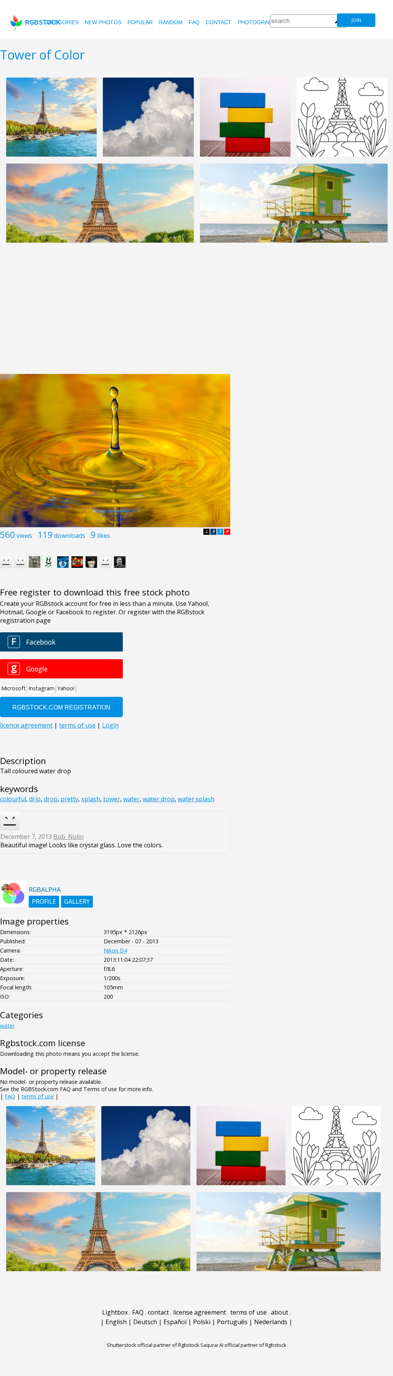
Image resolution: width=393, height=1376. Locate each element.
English (116, 1322)
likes (103, 535)
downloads (69, 535)
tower (111, 799)
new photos (103, 22)
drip (35, 799)
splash (90, 799)
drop (51, 799)
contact (218, 22)
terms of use (37, 1096)
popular (140, 22)
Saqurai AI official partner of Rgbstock (243, 1344)
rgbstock (43, 22)
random (171, 22)
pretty (69, 799)
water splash (196, 799)
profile (44, 901)
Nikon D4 (115, 950)
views (24, 535)
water (131, 799)
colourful (13, 799)
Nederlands (270, 1322)
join (356, 20)
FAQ (194, 22)
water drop (159, 799)
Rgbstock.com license (42, 1043)
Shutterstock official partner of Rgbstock (153, 1344)
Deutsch (145, 1322)
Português (232, 1322)
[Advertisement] (196, 312)
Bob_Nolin (68, 836)
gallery (77, 901)
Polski (201, 1322)
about (279, 1312)
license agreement (199, 1312)
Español (175, 1322)
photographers (262, 22)
